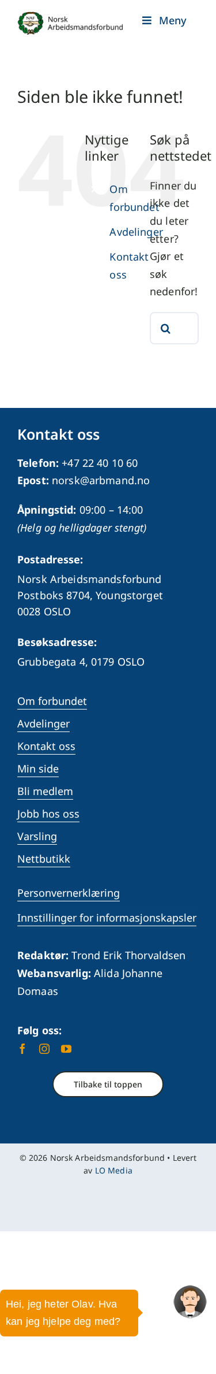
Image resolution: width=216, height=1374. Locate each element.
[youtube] (66, 1049)
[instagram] (44, 1049)
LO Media (113, 1170)
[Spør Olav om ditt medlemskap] (190, 1301)
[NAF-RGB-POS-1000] (70, 17)
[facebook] (22, 1049)
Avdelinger (135, 232)
